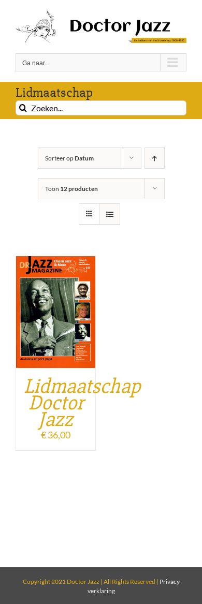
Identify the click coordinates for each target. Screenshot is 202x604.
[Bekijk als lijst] (109, 214)
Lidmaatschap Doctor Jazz (82, 403)
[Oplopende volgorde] (155, 158)
